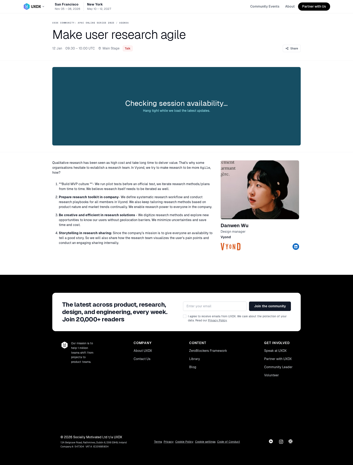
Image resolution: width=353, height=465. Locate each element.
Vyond (226, 237)
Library (194, 359)
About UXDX (143, 351)
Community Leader (278, 367)
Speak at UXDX (275, 351)
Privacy (169, 441)
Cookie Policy (184, 441)
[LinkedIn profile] (296, 246)
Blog (192, 367)
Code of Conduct (228, 441)
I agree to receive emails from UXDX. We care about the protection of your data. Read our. (237, 318)
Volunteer (271, 375)
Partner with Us (314, 6)
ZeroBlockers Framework (208, 351)
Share (294, 48)
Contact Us (142, 359)
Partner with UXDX (278, 359)
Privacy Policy (217, 320)
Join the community (270, 306)
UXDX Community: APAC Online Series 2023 (83, 22)
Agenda (124, 22)
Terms (158, 441)
